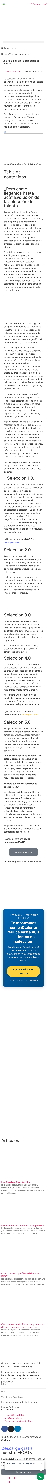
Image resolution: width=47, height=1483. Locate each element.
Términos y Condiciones (13, 1397)
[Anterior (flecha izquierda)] (2, 1482)
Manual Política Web (11, 1407)
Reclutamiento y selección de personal (23, 1225)
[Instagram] (11, 1429)
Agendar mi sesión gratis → (23, 971)
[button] (23, 42)
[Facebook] (4, 1429)
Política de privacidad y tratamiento (19, 1402)
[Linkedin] (17, 1429)
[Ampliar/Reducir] (2, 1478)
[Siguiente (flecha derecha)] (7, 1482)
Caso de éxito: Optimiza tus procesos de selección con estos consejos (22, 1326)
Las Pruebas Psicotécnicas (16, 1182)
